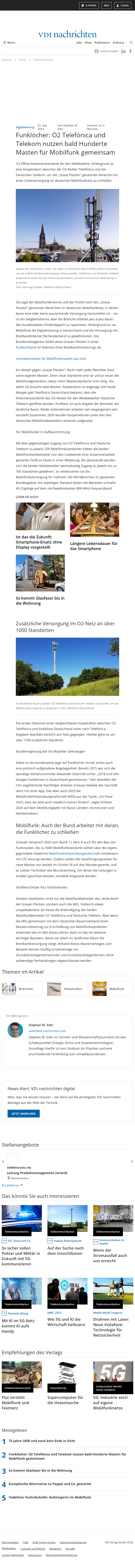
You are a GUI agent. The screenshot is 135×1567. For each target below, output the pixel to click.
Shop (88, 42)
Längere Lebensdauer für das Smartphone (93, 546)
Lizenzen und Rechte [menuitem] (32, 1548)
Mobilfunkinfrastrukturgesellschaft (74, 853)
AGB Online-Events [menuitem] (44, 1542)
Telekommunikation (43, 59)
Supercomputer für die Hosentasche (65, 1400)
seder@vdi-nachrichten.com (47, 1031)
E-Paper (91, 5)
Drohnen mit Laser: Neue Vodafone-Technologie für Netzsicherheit (111, 1327)
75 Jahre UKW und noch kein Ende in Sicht (42, 1441)
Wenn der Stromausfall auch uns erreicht (110, 1255)
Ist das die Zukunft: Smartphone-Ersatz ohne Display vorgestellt (39, 542)
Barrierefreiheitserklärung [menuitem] (61, 1555)
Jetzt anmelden (24, 1113)
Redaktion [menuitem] (55, 1548)
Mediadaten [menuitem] (9, 1548)
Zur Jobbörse (10, 1185)
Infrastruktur (73, 989)
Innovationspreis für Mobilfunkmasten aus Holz (51, 358)
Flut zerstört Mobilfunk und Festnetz (15, 1402)
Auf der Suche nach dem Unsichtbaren (65, 1250)
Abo (106, 5)
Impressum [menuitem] (35, 1555)
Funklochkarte (26, 347)
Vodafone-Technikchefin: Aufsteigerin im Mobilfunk (50, 1497)
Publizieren (102, 42)
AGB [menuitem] (25, 1542)
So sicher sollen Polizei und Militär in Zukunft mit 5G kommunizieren (21, 1255)
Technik (22, 59)
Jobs (79, 42)
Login (125, 5)
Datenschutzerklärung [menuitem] (73, 1542)
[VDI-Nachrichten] (67, 34)
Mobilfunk (116, 989)
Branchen (26, 989)
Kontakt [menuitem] (70, 1548)
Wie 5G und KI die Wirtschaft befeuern (66, 1321)
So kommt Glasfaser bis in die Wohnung (40, 600)
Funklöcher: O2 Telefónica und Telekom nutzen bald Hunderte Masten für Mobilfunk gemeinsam (67, 1456)
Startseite (7, 59)
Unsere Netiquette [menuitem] (13, 1555)
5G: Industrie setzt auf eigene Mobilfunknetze (110, 1402)
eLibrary (118, 42)
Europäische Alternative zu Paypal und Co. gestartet (50, 1484)
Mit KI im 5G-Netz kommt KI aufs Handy (18, 1326)
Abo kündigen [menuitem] (10, 1542)
